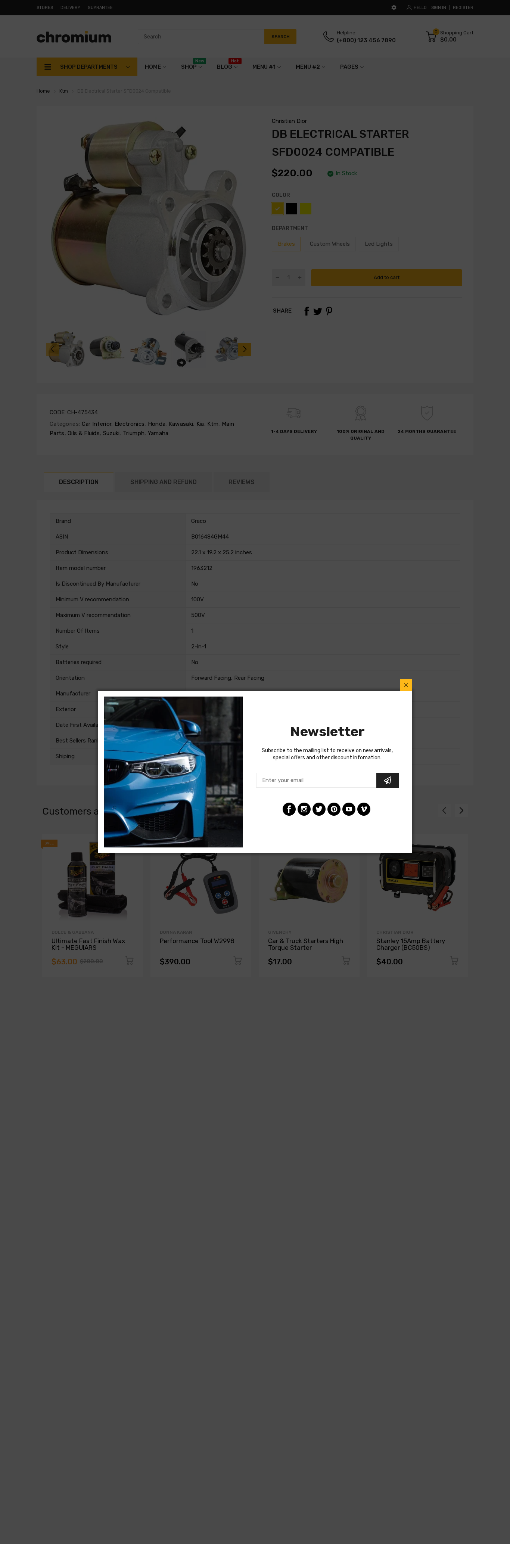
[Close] (406, 685)
